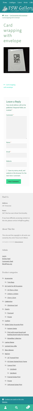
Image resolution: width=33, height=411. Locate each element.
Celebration (8, 301)
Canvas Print (11, 365)
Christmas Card (12, 305)
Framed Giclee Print (13, 377)
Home (5, 2)
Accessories (9, 278)
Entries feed (6, 259)
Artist (26, 2)
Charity (7, 309)
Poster (9, 317)
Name (8, 142)
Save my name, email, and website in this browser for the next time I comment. (16, 173)
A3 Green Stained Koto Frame (17, 361)
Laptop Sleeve (9, 342)
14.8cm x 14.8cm (12, 294)
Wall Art (7, 354)
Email (8, 152)
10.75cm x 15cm (12, 290)
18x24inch (13, 373)
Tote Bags (10, 282)
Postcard (10, 313)
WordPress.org (7, 264)
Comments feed (7, 261)
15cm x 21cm (11, 298)
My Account (5, 407)
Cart (25, 406)
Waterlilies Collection (14, 338)
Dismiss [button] (4, 402)
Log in (4, 256)
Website (9, 161)
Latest (20, 2)
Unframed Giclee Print (14, 385)
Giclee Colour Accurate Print (14, 325)
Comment (10, 115)
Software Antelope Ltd (19, 242)
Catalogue (12, 2)
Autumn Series (12, 328)
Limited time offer (11, 346)
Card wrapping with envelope (18, 15)
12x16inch (13, 369)
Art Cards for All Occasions (13, 286)
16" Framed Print (13, 358)
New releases (9, 350)
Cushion (7, 321)
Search (16, 407)
